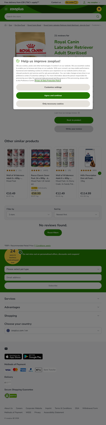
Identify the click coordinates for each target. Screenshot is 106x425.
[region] (53, 83)
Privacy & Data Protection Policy (47, 80)
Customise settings (53, 87)
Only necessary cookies (53, 103)
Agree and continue (53, 95)
